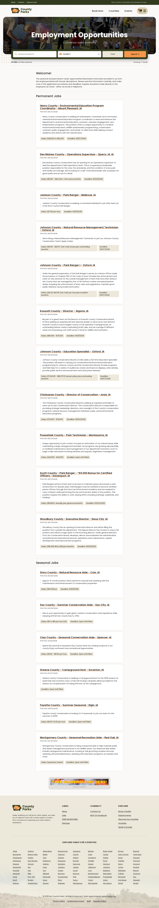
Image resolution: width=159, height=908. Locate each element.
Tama (75, 880)
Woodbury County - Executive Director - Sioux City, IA (74, 519)
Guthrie (46, 864)
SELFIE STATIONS (125, 827)
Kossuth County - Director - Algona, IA (64, 311)
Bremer (136, 851)
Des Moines (32, 861)
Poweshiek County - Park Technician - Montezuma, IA (74, 435)
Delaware (17, 861)
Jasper (76, 867)
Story (60, 880)
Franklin (121, 861)
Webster (61, 883)
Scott (15, 880)
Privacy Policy (59, 901)
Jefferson (92, 867)
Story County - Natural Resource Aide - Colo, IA (70, 572)
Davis (120, 858)
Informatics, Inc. (109, 896)
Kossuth (16, 870)
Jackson (61, 867)
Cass (90, 854)
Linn (44, 870)
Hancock (76, 864)
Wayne (46, 883)
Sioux (45, 880)
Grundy (31, 864)
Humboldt (17, 867)
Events (128, 10)
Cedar (105, 854)
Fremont (136, 861)
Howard (136, 864)
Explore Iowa (32, 2)
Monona (61, 873)
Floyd (105, 861)
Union (105, 880)
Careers (21, 2)
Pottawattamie (94, 877)
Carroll (75, 854)
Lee (29, 870)
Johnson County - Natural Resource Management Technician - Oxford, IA (79, 229)
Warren (16, 883)
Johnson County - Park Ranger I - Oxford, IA (67, 265)
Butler (45, 854)
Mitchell (46, 873)
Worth (120, 883)
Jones (120, 867)
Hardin (90, 864)
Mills (29, 873)
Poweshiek (107, 877)
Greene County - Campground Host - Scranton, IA (72, 670)
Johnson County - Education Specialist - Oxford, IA (72, 351)
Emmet (76, 861)
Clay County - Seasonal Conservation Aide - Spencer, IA (75, 637)
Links (64, 815)
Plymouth (46, 877)
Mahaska (122, 870)
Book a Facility (124, 811)
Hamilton (61, 864)
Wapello (136, 880)
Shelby (30, 880)
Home (73, 28)
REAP (89, 901)
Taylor (90, 880)
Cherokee (137, 854)
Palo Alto (31, 877)
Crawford (92, 858)
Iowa (45, 867)
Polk (74, 877)
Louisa (60, 870)
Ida (29, 867)
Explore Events (124, 815)
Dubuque (61, 861)
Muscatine (107, 873)
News (13, 2)
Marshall (16, 873)
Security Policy (99, 901)
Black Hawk (107, 851)
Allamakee (47, 851)
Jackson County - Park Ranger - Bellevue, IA (68, 195)
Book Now (97, 10)
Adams (31, 851)
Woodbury (107, 883)
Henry (120, 864)
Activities (122, 823)
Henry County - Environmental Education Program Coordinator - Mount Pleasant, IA (72, 107)
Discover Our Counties (128, 819)
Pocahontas (63, 877)
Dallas (105, 858)
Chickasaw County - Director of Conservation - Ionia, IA (75, 394)
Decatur (136, 858)
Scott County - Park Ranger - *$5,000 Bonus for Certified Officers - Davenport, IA (76, 474)
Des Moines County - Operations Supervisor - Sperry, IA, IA (77, 154)
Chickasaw (17, 858)
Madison (106, 870)
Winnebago (77, 883)
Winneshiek (92, 883)
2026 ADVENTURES (70, 819)
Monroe (76, 873)
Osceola (136, 873)
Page (15, 877)
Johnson (106, 867)
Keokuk (136, 867)
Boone (120, 851)
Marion (136, 870)
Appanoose (63, 851)
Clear (112, 54)
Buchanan (17, 854)
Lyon (90, 870)
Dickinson (47, 861)
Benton (91, 851)
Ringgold (121, 877)
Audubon (76, 851)
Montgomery (93, 873)
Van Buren (122, 880)
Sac (134, 877)
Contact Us (95, 811)
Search (134, 54)
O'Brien (121, 873)
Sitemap (66, 823)
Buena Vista (33, 854)
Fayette (91, 861)
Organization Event (75, 901)
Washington (33, 883)
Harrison (106, 864)
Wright (135, 883)
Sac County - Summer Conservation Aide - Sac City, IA (74, 605)
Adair (15, 851)
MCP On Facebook (98, 815)
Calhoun (61, 854)
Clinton (76, 858)
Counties (114, 10)
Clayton (61, 858)
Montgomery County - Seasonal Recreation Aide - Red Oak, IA (79, 737)
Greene (16, 864)
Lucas (75, 870)
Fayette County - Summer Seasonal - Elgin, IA (69, 705)
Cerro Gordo (123, 854)
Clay (44, 858)
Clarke (30, 858)
